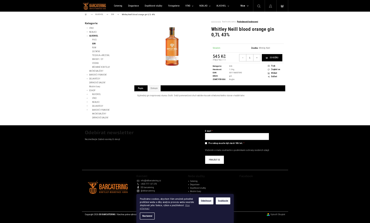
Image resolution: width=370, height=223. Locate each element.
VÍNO (91, 28)
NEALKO (93, 32)
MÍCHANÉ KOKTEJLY (101, 67)
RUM (94, 47)
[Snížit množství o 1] (242, 57)
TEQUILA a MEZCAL (101, 55)
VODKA (95, 63)
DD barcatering (147, 187)
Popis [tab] (140, 88)
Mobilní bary (94, 86)
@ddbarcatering (148, 191)
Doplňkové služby (198, 188)
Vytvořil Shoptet (278, 214)
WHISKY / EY (98, 59)
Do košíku (274, 57)
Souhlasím (223, 200)
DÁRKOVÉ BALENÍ (97, 82)
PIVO (94, 40)
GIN (94, 43)
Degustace (194, 184)
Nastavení (147, 216)
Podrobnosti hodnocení (247, 21)
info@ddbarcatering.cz (151, 180)
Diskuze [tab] (154, 88)
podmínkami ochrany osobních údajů (251, 150)
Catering (194, 181)
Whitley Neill (264, 48)
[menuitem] (118, 6)
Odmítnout (206, 200)
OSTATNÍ (96, 51)
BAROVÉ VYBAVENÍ (98, 75)
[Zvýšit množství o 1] (256, 57)
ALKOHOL (93, 36)
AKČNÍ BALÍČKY (96, 71)
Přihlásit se (214, 160)
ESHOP (92, 90)
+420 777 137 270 (149, 184)
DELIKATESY (94, 78)
